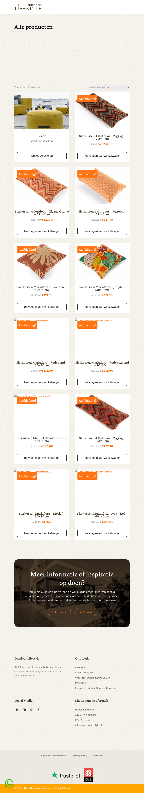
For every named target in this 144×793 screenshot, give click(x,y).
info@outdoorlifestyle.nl (88, 725)
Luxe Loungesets (85, 672)
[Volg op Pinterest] (31, 710)
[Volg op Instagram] (24, 710)
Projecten (61, 612)
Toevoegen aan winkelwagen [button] (102, 155)
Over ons (80, 667)
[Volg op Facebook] (38, 710)
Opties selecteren (42, 155)
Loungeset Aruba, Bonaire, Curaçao (95, 688)
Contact (88, 612)
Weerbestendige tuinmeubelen (92, 677)
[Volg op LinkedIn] (17, 710)
